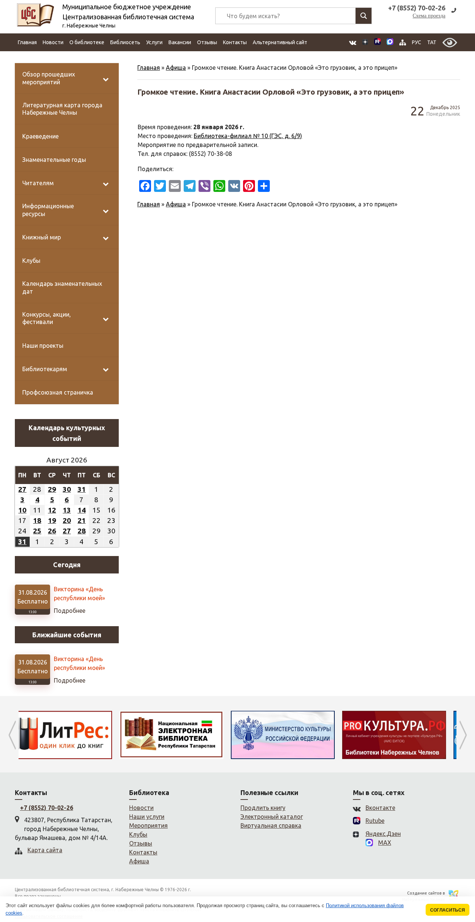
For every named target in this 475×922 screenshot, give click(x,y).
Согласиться (447, 910)
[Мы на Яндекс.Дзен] (365, 42)
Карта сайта (44, 850)
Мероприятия (148, 825)
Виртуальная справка (270, 825)
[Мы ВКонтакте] (352, 42)
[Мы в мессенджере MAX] (390, 42)
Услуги (154, 42)
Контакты (235, 42)
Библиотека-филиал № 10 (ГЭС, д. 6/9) (248, 136)
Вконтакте (380, 807)
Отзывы (207, 42)
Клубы (138, 834)
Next (463, 735)
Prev (12, 735)
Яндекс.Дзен (383, 833)
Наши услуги (146, 816)
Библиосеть (125, 42)
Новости (53, 42)
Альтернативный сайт (280, 42)
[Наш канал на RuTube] (377, 42)
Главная (27, 42)
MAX (384, 842)
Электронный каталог (271, 816)
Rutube (375, 820)
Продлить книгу (262, 807)
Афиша (176, 67)
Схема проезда (429, 16)
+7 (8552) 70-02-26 (46, 807)
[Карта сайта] (402, 42)
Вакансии (179, 42)
